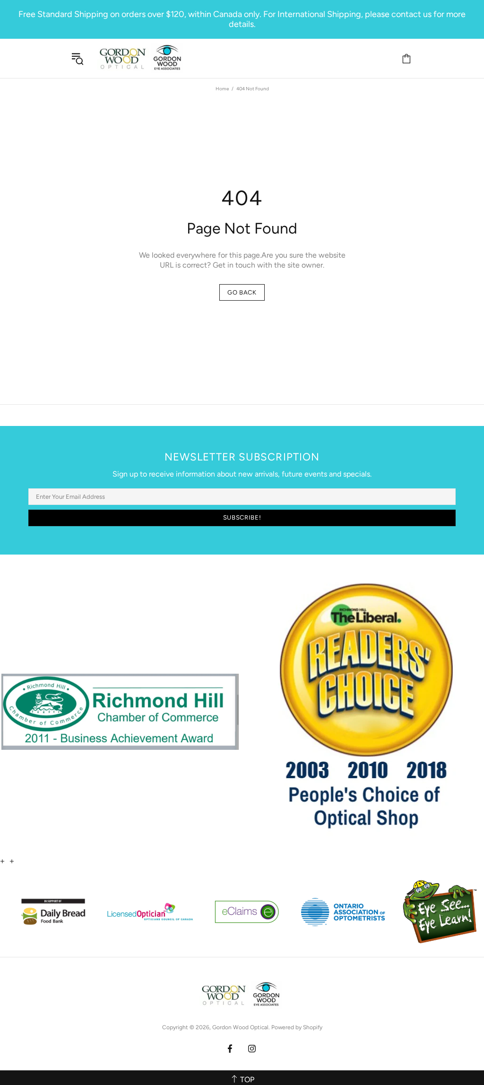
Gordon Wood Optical (142, 58)
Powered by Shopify (296, 1027)
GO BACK (242, 292)
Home (222, 89)
